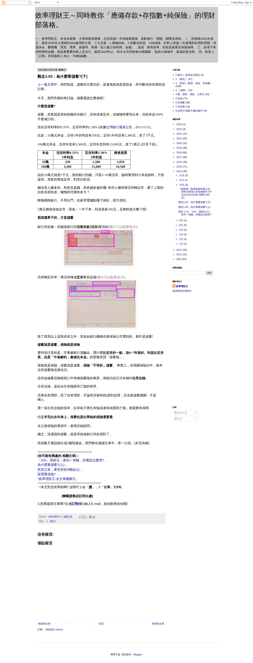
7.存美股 (180, 106)
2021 (179, 138)
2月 (181, 239)
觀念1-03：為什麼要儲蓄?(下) (194, 202)
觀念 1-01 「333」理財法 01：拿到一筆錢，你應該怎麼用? (195, 213)
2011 (179, 259)
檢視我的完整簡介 (182, 290)
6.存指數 (180, 102)
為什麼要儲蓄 (51, 465)
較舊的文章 (158, 623)
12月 (182, 175)
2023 (179, 129)
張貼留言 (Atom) (54, 629)
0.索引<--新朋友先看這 (188, 75)
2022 (179, 133)
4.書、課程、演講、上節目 (190, 94)
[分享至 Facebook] (90, 517)
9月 (181, 220)
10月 (182, 184)
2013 (179, 249)
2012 (179, 254)
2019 (179, 147)
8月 (181, 225)
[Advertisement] (193, 349)
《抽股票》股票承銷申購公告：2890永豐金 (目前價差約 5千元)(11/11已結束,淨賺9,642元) (195, 193)
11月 (182, 180)
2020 (179, 143)
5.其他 (179, 98)
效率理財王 (182, 286)
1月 (181, 243)
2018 (179, 152)
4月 (181, 229)
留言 (179, 418)
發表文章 (182, 412)
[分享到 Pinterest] (94, 517)
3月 (181, 234)
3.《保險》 (181, 90)
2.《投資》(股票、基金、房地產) (193, 83)
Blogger (138, 654)
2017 (179, 157)
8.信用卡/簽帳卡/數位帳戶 (189, 110)
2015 (179, 166)
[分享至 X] (87, 517)
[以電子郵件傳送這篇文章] (80, 517)
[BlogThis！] (84, 517)
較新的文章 (44, 623)
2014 (179, 171)
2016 (179, 162)
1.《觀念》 (51, 521)
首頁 (101, 623)
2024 (179, 124)
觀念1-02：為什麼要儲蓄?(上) (194, 207)
